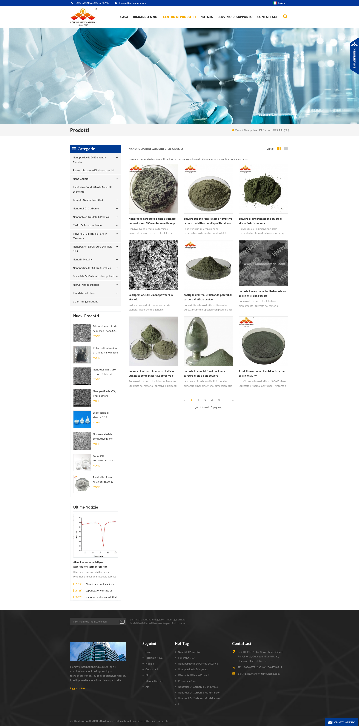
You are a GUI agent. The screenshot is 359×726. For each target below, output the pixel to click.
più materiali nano (84, 293)
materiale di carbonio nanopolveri (93, 276)
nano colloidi (81, 178)
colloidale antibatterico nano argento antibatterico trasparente (105, 458)
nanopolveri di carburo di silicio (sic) (92, 249)
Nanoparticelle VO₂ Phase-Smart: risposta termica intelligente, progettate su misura (105, 394)
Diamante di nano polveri (193, 675)
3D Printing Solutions (85, 301)
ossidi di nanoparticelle (87, 225)
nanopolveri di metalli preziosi (91, 216)
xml (147, 686)
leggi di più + (77, 688)
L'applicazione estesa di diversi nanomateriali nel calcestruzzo (99, 591)
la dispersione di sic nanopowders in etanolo (151, 297)
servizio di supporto (235, 16)
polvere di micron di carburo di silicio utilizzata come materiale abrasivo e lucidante (151, 374)
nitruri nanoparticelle (86, 284)
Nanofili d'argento (189, 652)
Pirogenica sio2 (187, 680)
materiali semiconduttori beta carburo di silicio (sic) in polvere (262, 293)
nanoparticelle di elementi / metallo (180, 27)
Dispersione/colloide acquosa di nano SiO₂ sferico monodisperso (105, 329)
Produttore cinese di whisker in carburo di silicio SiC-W (263, 373)
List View (286, 149)
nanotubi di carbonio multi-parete (199, 692)
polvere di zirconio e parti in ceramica (90, 236)
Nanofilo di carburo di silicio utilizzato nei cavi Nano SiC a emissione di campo (153, 221)
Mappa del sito (154, 680)
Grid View (279, 149)
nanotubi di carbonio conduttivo (198, 686)
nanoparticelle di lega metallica (92, 267)
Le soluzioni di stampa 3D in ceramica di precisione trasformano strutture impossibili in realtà (105, 415)
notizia (206, 16)
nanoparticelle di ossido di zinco (198, 663)
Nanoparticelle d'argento (193, 669)
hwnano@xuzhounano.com (132, 2)
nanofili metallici (83, 259)
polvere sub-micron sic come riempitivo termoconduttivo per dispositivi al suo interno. (208, 221)
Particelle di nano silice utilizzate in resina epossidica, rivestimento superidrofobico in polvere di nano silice (105, 480)
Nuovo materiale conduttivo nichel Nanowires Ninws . (104, 436)
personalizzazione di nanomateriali (177, 26)
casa (124, 16)
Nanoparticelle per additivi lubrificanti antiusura (101, 597)
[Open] (354, 56)
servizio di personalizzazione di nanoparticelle (153, 24)
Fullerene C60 (186, 657)
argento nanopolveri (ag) (184, 24)
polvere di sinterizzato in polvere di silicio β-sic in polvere (260, 221)
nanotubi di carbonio (86, 208)
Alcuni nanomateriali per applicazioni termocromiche (90, 564)
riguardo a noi (145, 16)
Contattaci (267, 16)
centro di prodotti (179, 16)
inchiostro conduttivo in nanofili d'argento (92, 189)
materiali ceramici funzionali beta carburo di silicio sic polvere (204, 373)
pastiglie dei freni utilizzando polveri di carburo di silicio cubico (208, 297)
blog (148, 675)
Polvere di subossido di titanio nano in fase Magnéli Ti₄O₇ (105, 350)
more (96, 336)
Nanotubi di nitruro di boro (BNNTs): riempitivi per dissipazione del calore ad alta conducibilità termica (105, 372)
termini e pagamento (147, 26)
